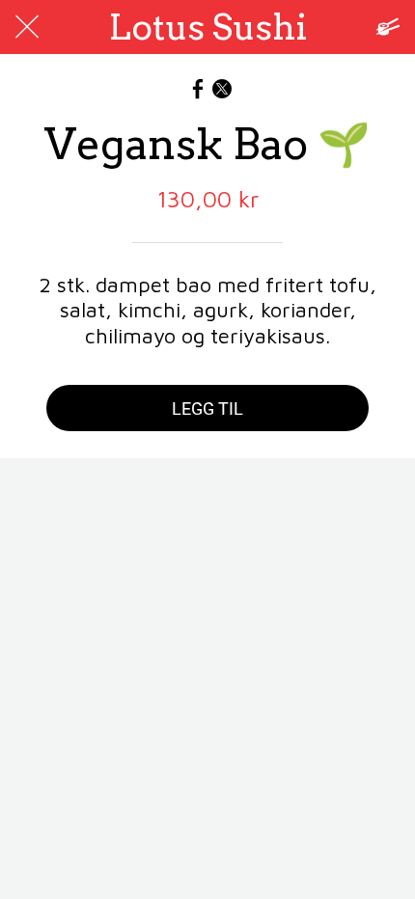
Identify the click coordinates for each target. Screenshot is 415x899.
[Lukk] (27, 27)
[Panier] (388, 27)
